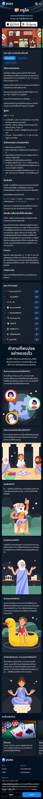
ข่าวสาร (4, 769)
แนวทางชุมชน (25, 772)
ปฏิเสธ (11, 795)
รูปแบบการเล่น (9, 58)
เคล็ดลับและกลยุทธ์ (10, 63)
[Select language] (36, 4)
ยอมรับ (31, 795)
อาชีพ (4, 772)
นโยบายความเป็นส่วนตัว (23, 789)
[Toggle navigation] (40, 4)
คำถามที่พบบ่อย (25, 769)
